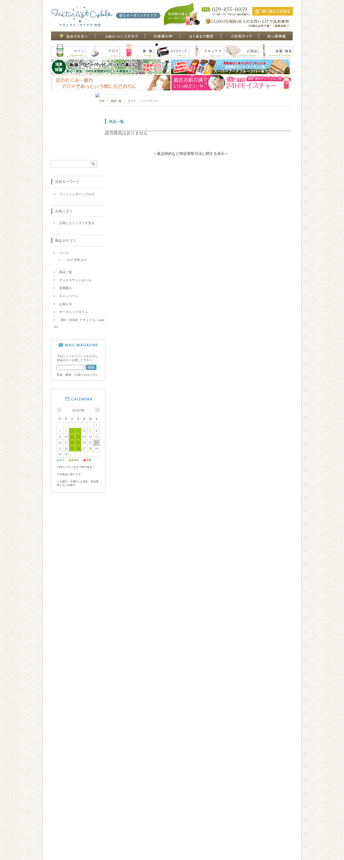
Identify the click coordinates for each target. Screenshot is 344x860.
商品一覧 (116, 100)
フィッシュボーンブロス (77, 194)
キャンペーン (68, 296)
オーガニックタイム (73, 312)
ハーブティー (77, 260)
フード (132, 100)
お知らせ (65, 304)
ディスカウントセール (75, 280)
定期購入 (65, 288)
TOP (102, 100)
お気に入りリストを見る (77, 223)
